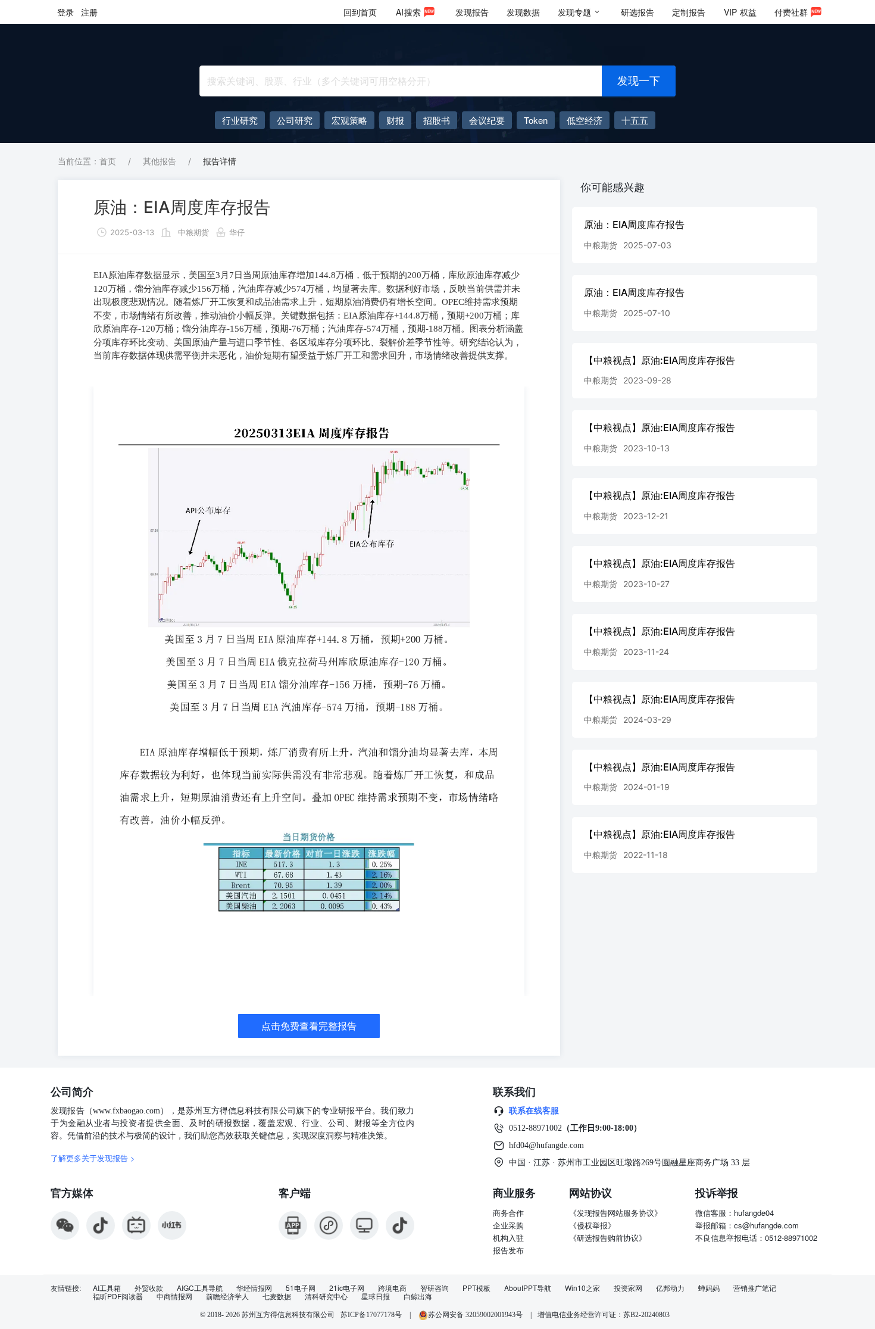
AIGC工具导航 (200, 1288)
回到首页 (360, 12)
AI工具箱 (107, 1288)
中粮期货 (193, 232)
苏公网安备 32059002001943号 (476, 1315)
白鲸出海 (418, 1296)
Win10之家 (582, 1288)
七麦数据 (276, 1296)
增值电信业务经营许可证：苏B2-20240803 (604, 1315)
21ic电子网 (346, 1288)
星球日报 (375, 1296)
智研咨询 (434, 1288)
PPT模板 (476, 1288)
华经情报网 (254, 1288)
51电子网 (300, 1288)
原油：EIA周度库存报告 (181, 207)
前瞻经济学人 (227, 1296)
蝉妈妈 (709, 1288)
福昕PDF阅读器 (118, 1296)
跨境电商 (392, 1288)
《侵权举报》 (592, 1225)
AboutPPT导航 (527, 1288)
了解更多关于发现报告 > (93, 1157)
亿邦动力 (670, 1288)
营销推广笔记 (754, 1288)
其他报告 (159, 161)
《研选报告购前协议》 (607, 1237)
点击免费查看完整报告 (309, 1026)
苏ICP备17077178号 (371, 1315)
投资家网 (628, 1288)
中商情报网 (174, 1296)
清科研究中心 (326, 1296)
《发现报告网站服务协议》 (615, 1212)
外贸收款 (149, 1288)
